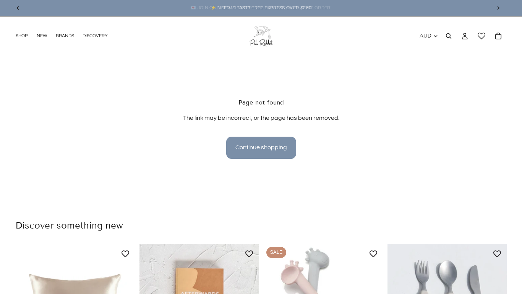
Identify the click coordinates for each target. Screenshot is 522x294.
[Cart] (498, 36)
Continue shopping (261, 147)
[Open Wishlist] (481, 36)
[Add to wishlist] (125, 253)
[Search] (448, 36)
